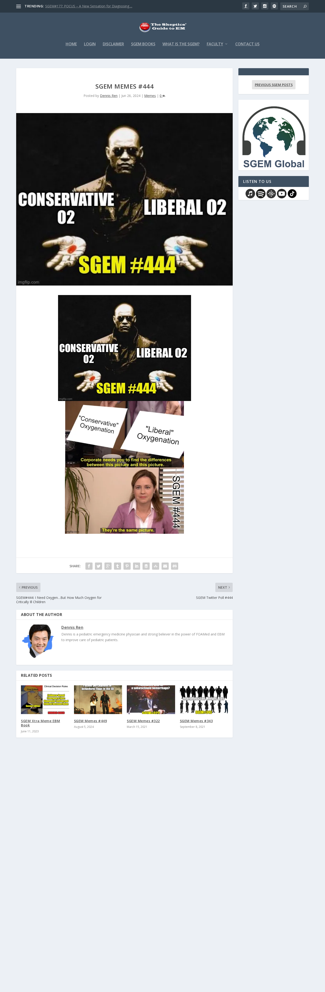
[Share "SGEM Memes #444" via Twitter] (98, 566)
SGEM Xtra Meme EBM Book (40, 723)
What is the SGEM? (181, 44)
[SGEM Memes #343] (204, 699)
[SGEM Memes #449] (98, 699)
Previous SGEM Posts (274, 84)
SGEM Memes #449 (90, 721)
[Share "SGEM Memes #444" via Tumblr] (117, 566)
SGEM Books (143, 44)
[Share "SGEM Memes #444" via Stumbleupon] (155, 566)
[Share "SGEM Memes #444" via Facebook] (89, 566)
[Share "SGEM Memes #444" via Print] (174, 566)
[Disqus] (124, 811)
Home (71, 44)
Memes (150, 95)
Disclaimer (113, 44)
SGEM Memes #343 (196, 721)
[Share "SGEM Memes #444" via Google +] (108, 566)
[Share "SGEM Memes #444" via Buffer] (146, 566)
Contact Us (247, 44)
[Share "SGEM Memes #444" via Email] (165, 566)
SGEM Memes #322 (143, 721)
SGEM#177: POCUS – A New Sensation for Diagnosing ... (88, 6)
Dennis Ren (109, 95)
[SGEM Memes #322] (151, 699)
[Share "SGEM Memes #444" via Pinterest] (127, 566)
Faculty (215, 44)
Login (90, 44)
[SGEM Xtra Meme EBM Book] (45, 699)
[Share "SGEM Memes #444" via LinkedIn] (136, 566)
